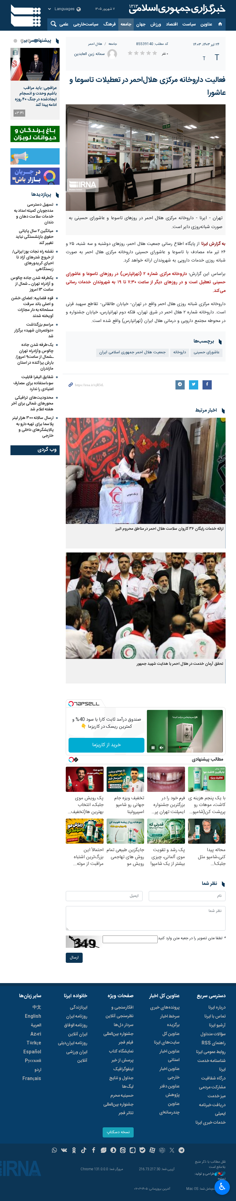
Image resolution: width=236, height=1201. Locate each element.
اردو (37, 1070)
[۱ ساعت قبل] (35, 64)
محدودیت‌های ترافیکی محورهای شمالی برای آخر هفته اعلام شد (32, 403)
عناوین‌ (206, 24)
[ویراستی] (103, 1151)
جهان (140, 24)
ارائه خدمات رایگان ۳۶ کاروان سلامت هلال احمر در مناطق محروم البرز (169, 529)
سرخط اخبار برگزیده (169, 1021)
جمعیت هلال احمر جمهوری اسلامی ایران (132, 352)
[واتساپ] (54, 1151)
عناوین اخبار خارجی (169, 1073)
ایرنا (176, 9)
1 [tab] (35, 41)
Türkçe (33, 1043)
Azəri (35, 1034)
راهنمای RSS (214, 1043)
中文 (37, 1007)
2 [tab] (29, 41)
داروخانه (179, 352)
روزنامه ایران (76, 1016)
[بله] (142, 1151)
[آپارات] (152, 1151)
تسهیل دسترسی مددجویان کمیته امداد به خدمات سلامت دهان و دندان (33, 213)
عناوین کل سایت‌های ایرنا (166, 1038)
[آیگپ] (132, 1151)
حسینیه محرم (121, 1095)
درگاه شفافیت (213, 1078)
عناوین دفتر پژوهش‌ (169, 1091)
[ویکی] (64, 1151)
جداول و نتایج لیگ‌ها (121, 1083)
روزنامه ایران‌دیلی (72, 1043)
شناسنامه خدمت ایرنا (212, 1065)
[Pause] (153, 747)
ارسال (74, 958)
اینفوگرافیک (123, 1069)
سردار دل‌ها (123, 1025)
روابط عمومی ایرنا (211, 1052)
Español (32, 1052)
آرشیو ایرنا (217, 1025)
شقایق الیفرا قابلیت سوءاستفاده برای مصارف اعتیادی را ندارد (33, 383)
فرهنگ (109, 24)
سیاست (189, 24)
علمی (63, 24)
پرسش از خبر (122, 1060)
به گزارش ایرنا (213, 244)
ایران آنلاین (77, 1034)
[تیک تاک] (84, 1151)
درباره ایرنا (217, 1007)
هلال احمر (95, 44)
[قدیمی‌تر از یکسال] (146, 471)
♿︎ (222, 1186)
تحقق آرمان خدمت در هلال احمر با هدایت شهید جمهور (180, 664)
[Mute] (161, 747)
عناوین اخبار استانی (169, 1056)
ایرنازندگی (78, 1007)
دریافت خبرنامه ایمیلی (212, 1110)
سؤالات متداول (213, 1034)
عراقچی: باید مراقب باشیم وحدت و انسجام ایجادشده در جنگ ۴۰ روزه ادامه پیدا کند (36, 96)
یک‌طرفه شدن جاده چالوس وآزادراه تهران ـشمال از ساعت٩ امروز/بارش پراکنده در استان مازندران (34, 357)
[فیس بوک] (93, 1151)
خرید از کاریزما (106, 745)
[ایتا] (123, 1151)
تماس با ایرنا (215, 1016)
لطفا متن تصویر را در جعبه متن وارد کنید (192, 938)
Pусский (33, 1061)
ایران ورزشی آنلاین (76, 1056)
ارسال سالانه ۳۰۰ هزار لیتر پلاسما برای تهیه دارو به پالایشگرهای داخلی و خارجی (32, 427)
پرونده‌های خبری (164, 1007)
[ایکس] (172, 1151)
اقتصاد (172, 24)
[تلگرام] (182, 1151)
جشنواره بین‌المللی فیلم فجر (118, 1038)
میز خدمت (217, 1096)
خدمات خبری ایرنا (210, 1122)
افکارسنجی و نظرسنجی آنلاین (119, 1012)
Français (31, 1079)
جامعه (126, 24)
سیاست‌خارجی (85, 24)
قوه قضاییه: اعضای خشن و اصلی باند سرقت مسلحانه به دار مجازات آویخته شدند (32, 307)
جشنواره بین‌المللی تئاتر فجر (118, 1109)
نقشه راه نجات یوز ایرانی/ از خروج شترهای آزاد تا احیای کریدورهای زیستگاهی (32, 260)
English (33, 1016)
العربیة (36, 1025)
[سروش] (113, 1151)
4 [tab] (15, 41)
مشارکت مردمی (212, 1087)
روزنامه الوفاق (75, 1025)
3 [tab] (22, 41)
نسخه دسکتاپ (118, 1132)
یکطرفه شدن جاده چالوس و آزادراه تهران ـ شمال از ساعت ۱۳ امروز (31, 284)
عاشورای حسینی (206, 352)
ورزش (155, 24)
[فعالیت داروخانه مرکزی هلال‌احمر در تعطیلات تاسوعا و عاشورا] (146, 157)
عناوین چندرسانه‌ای (169, 1108)
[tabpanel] (35, 84)
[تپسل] (71, 704)
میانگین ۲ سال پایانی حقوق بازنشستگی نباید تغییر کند (34, 237)
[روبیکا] (162, 1151)
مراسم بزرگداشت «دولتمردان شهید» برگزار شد (33, 330)
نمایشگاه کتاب (121, 1051)
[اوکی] (74, 1151)
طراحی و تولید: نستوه (210, 1177)
